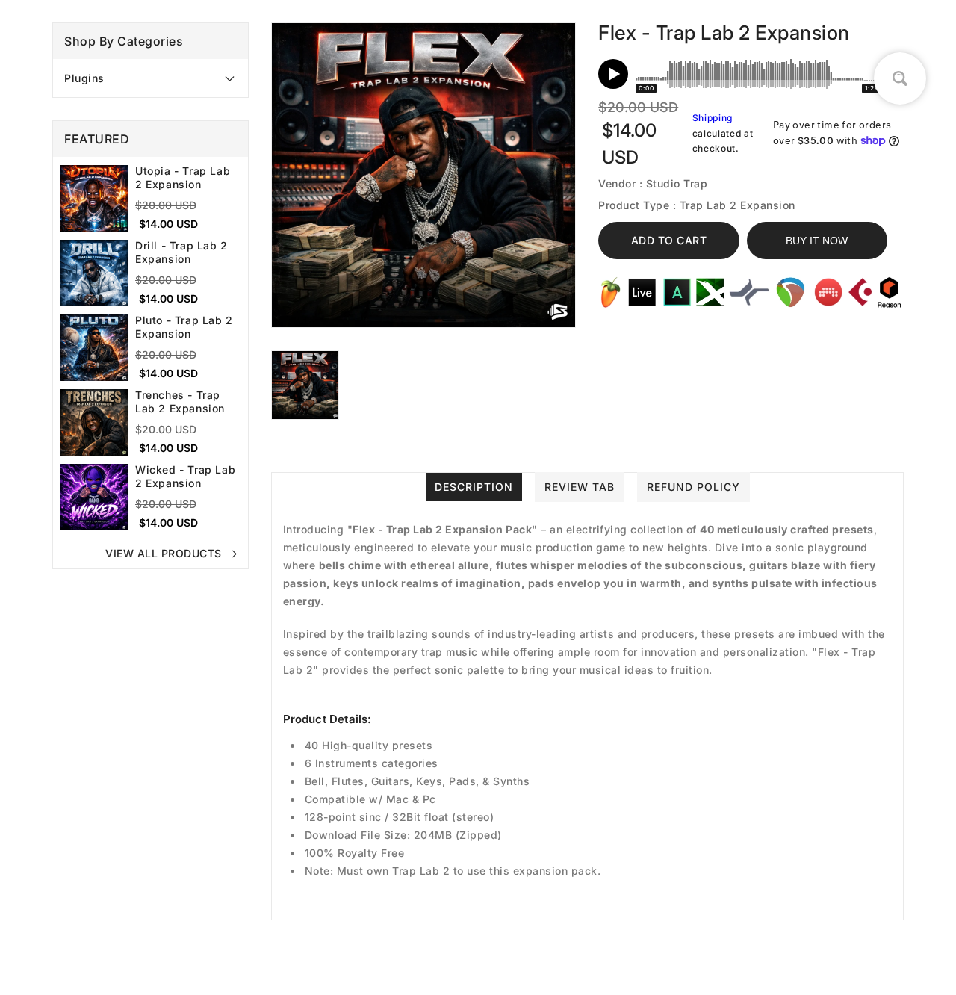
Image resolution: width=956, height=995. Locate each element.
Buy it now (817, 241)
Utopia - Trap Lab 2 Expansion (182, 178)
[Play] (613, 74)
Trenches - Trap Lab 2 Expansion (180, 402)
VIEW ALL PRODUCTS (163, 554)
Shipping (712, 117)
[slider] (758, 74)
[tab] (150, 78)
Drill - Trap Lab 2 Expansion (181, 253)
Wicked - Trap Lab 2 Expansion (185, 477)
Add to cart (669, 240)
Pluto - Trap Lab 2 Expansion (184, 327)
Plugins (84, 78)
